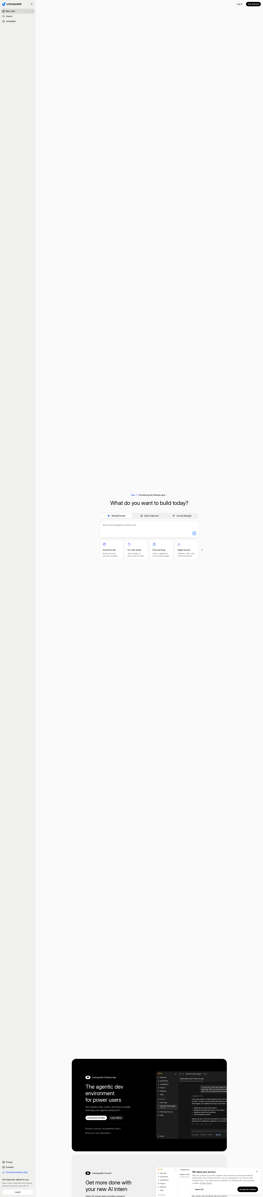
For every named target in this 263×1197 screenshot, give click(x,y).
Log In (18, 1192)
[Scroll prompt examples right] (202, 549)
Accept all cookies (248, 1189)
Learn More (116, 1118)
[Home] (11, 4)
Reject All (199, 1189)
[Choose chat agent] (32, 11)
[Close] (257, 1171)
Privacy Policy (206, 1183)
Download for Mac (96, 1118)
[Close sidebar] (32, 4)
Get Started (253, 4)
